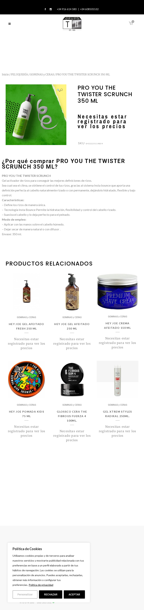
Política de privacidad (41, 584)
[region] (49, 573)
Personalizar (25, 594)
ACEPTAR (74, 594)
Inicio (5, 74)
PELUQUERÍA (19, 74)
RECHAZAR (50, 594)
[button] (60, 90)
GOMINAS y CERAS (42, 74)
